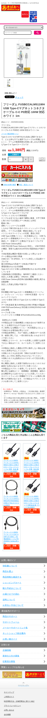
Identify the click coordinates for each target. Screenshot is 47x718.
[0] (33, 21)
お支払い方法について (13, 605)
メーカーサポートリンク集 (15, 628)
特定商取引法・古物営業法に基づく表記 (19, 701)
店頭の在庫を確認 (9, 185)
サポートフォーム (11, 622)
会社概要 (7, 715)
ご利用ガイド (9, 697)
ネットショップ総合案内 (14, 633)
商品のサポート (10, 616)
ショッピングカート (12, 583)
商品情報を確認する (12, 577)
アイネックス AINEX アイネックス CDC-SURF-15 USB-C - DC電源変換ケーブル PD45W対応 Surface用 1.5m (11, 537)
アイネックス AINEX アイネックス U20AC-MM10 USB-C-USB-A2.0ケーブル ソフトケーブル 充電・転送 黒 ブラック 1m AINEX (31, 466)
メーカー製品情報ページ (10, 134)
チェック (19, 97)
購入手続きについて (12, 588)
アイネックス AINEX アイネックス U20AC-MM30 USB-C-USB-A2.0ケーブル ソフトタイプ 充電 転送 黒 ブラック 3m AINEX (32, 501)
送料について (9, 600)
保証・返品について (26, 185)
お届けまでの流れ (11, 594)
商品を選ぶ (8, 571)
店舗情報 (7, 650)
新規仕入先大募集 (11, 656)
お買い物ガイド (10, 639)
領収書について (10, 566)
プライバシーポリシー (12, 706)
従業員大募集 (9, 661)
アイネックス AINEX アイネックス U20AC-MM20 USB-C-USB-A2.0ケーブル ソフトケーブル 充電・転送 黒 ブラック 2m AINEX (11, 466)
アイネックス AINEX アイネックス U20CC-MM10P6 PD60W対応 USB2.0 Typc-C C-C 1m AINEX (11, 500)
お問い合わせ (9, 710)
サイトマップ (9, 692)
